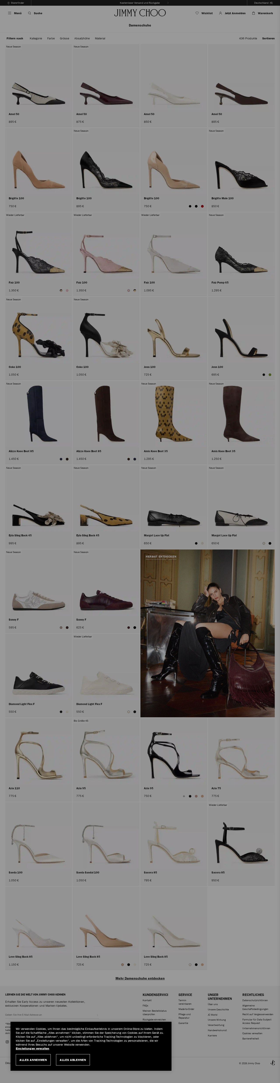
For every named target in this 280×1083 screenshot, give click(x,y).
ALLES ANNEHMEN (33, 1060)
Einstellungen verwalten (32, 1048)
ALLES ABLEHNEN (73, 1060)
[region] (91, 1046)
